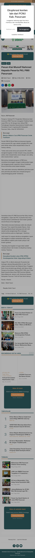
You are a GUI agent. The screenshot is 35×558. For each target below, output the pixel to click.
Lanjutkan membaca (17, 34)
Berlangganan (24, 29)
